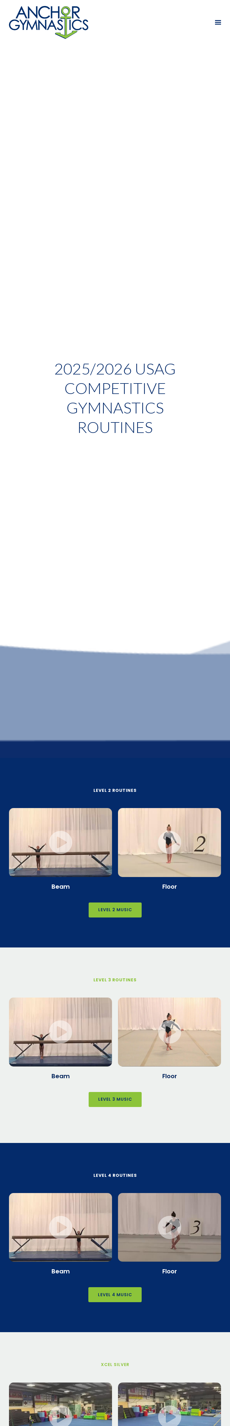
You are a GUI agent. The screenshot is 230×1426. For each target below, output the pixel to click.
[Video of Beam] (60, 842)
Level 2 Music (115, 910)
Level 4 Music (115, 1295)
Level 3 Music (115, 1099)
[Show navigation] (216, 22)
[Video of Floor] (169, 842)
